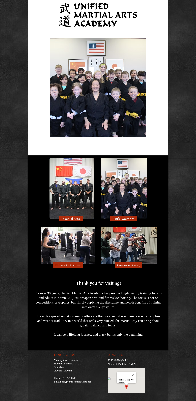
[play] (138, 134)
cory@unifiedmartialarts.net (76, 381)
